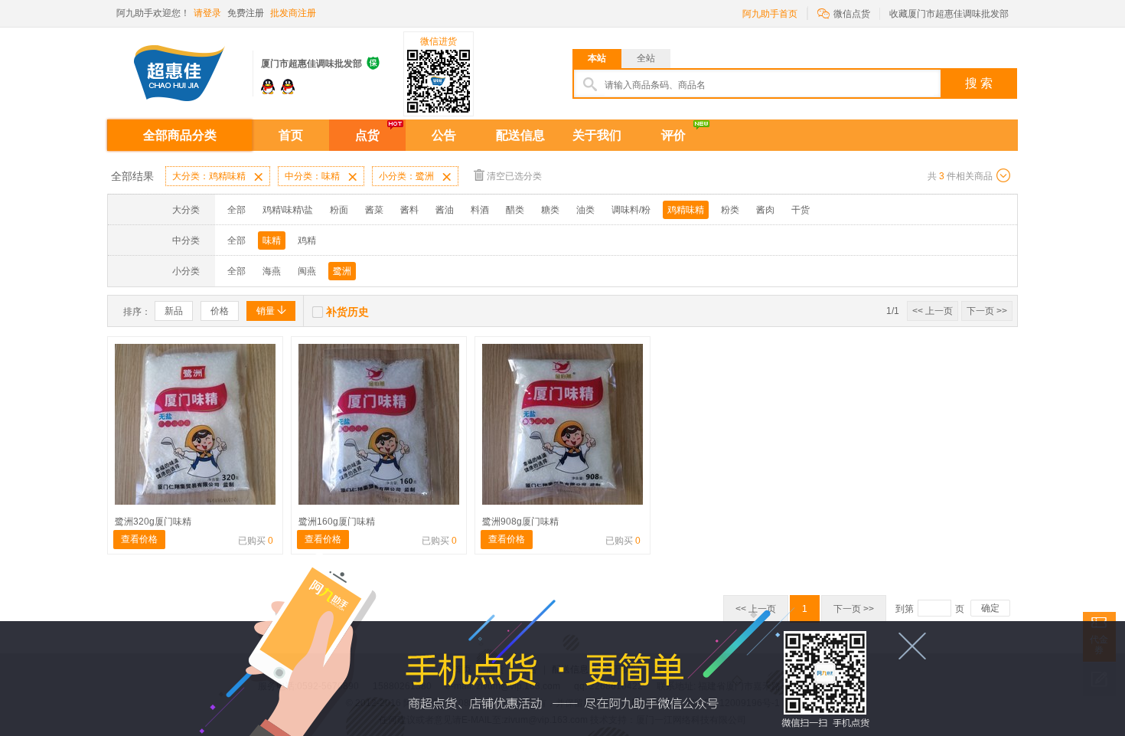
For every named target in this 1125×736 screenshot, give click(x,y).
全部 (236, 209)
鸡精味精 (685, 209)
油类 (585, 209)
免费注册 (245, 13)
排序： (137, 311)
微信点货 (843, 12)
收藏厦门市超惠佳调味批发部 (949, 13)
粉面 (339, 209)
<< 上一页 (932, 311)
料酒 (480, 209)
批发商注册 (293, 13)
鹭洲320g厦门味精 (153, 521)
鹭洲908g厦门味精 (520, 521)
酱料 (409, 209)
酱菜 (374, 209)
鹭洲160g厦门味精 (336, 521)
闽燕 (307, 271)
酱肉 (765, 209)
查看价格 (139, 539)
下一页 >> (987, 311)
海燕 (271, 271)
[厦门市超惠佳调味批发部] (180, 68)
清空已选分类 (514, 176)
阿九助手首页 (769, 13)
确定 (990, 608)
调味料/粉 (631, 209)
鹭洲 (342, 271)
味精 (271, 240)
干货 (800, 209)
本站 (597, 58)
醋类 (515, 209)
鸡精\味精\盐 (287, 209)
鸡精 (307, 240)
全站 (646, 58)
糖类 (550, 209)
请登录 (207, 13)
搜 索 (979, 83)
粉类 (730, 209)
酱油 (444, 209)
